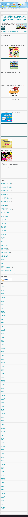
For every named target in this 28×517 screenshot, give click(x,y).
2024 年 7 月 (2, 319)
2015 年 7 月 (2, 467)
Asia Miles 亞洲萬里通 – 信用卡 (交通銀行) (6, 201)
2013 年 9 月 (2, 497)
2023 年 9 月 (2, 333)
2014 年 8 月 (2, 482)
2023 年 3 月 (2, 341)
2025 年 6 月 (2, 304)
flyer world (3, 31)
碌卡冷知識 (2, 259)
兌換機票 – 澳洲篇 (3, 227)
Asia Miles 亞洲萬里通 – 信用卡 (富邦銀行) (6, 190)
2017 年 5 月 (2, 438)
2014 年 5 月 (2, 486)
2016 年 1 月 (2, 460)
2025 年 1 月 (2, 311)
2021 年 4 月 (2, 373)
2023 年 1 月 (2, 344)
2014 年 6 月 (2, 485)
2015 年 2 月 (2, 474)
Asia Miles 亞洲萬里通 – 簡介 (4, 197)
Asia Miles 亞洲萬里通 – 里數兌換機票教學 (6, 198)
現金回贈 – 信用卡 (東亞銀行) (4, 255)
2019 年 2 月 (2, 409)
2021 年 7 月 (2, 369)
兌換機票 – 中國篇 (3, 219)
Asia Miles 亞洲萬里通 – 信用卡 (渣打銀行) (6, 194)
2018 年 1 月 (2, 427)
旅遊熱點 (2, 238)
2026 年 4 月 (2, 290)
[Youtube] (3, 0)
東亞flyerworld (11, 31)
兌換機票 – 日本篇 (3, 223)
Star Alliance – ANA (3, 215)
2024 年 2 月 (2, 326)
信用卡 (8, 31)
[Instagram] (2, 0)
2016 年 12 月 (3, 445)
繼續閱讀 (3, 26)
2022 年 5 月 (2, 355)
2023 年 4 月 (2, 340)
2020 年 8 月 (2, 384)
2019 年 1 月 (2, 410)
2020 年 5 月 (2, 388)
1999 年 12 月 (3, 507)
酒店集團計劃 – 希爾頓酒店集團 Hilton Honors (6, 267)
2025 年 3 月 (2, 308)
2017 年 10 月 (3, 431)
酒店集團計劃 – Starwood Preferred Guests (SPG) (7, 266)
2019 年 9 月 (2, 399)
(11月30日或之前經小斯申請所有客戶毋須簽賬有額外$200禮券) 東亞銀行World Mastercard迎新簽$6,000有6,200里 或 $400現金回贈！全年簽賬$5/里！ (13, 18)
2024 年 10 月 (3, 315)
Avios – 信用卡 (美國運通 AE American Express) (6, 209)
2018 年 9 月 (2, 416)
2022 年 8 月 (2, 351)
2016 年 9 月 (2, 449)
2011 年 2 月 (2, 504)
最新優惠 (2, 241)
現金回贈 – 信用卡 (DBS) (4, 245)
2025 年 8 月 (2, 301)
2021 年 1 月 (2, 377)
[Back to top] (26, 515)
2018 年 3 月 (2, 424)
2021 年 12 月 (3, 362)
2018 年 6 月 (2, 420)
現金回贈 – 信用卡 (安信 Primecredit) (5, 252)
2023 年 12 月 (3, 329)
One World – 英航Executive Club (5, 212)
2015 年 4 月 (2, 471)
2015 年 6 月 (2, 468)
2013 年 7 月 (2, 500)
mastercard (6, 31)
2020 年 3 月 (2, 391)
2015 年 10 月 (3, 464)
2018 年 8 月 (2, 417)
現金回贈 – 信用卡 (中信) (4, 248)
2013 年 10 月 (3, 496)
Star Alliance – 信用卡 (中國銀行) (5, 216)
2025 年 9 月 (2, 300)
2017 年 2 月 (2, 442)
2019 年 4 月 (2, 406)
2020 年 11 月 (3, 380)
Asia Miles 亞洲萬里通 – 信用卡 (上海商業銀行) (6, 187)
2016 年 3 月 (2, 457)
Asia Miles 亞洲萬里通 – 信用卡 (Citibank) (6, 183)
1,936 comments (25, 31)
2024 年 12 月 (3, 312)
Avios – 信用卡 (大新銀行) (4, 208)
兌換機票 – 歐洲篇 (3, 226)
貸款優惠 (2, 263)
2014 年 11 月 (3, 478)
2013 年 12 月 (3, 493)
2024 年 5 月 (2, 322)
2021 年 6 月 (2, 370)
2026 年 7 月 (2, 286)
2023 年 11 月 (3, 330)
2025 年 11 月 (3, 297)
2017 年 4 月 (2, 439)
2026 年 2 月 (2, 293)
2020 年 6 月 (2, 387)
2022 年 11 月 (3, 347)
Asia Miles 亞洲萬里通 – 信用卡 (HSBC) (5, 186)
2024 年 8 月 (2, 318)
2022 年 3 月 (2, 358)
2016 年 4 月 (2, 456)
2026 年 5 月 (2, 289)
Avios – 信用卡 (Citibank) (4, 205)
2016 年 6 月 (2, 453)
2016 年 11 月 (3, 446)
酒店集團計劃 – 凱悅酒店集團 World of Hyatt (6, 270)
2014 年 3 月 (2, 489)
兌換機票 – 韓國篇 (3, 230)
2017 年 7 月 (2, 435)
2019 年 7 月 (2, 402)
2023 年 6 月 (2, 337)
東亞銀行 (14, 31)
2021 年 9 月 (2, 366)
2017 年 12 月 (3, 428)
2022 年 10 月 (3, 348)
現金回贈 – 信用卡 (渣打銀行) (4, 256)
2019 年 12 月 (3, 395)
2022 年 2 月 (2, 359)
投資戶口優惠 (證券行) (3, 234)
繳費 (15, 31)
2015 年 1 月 (2, 475)
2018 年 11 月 (3, 413)
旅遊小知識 (2, 237)
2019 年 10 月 (3, 398)
